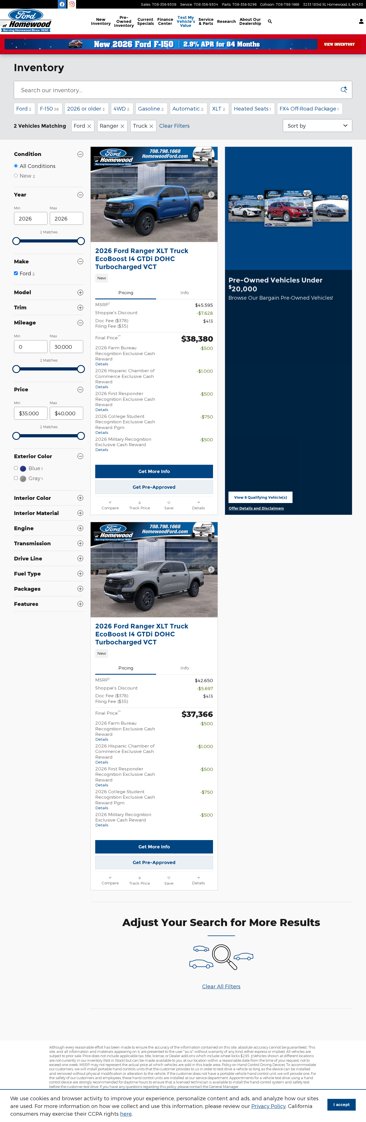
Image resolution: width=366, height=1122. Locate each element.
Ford (23, 108)
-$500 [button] (206, 348)
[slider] (16, 241)
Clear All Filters (221, 986)
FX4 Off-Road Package (309, 108)
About (250, 21)
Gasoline (151, 108)
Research (226, 21)
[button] (154, 278)
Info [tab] (184, 292)
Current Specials (145, 21)
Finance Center (165, 21)
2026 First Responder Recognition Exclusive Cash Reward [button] (125, 401)
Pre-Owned (124, 21)
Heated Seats (252, 108)
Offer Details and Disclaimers (256, 508)
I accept (341, 1104)
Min (17, 208)
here (126, 1114)
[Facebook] (62, 4)
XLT (218, 108)
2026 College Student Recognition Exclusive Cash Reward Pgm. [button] (125, 424)
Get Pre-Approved (154, 487)
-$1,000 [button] (205, 371)
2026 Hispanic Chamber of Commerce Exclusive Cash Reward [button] (124, 378)
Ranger (109, 126)
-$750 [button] (206, 416)
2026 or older (86, 108)
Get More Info (154, 471)
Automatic (188, 108)
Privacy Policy (268, 1106)
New (101, 21)
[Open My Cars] (360, 21)
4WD (122, 108)
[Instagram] (71, 4)
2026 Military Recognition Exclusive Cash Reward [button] (123, 444)
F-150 (49, 108)
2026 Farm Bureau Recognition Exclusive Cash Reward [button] (125, 355)
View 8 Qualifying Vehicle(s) (260, 499)
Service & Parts (206, 21)
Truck (140, 126)
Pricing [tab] (125, 292)
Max (53, 208)
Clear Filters (174, 126)
